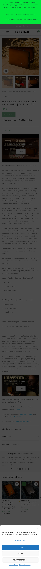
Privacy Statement (25, 565)
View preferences (20, 560)
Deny (20, 554)
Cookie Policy (13, 565)
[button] (37, 528)
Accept (20, 547)
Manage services (20, 540)
